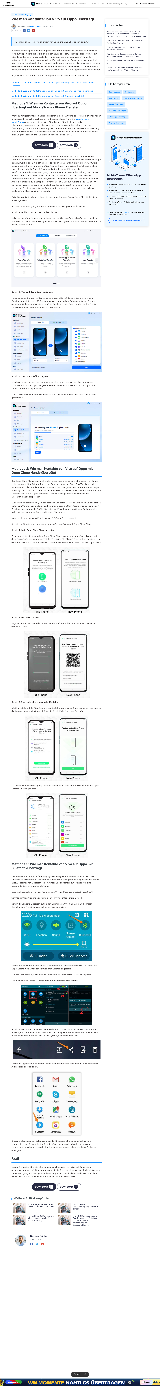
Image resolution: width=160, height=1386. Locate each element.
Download (41, 145)
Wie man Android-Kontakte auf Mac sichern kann (125, 61)
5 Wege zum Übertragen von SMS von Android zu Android (123, 48)
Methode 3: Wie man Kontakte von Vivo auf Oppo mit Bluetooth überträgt (47, 96)
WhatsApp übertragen (118, 117)
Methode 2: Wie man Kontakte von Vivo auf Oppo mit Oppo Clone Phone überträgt (52, 90)
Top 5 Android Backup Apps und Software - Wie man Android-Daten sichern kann (125, 55)
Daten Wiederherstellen (133, 98)
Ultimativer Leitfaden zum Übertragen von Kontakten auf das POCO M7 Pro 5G (125, 68)
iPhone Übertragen (116, 104)
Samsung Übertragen (117, 110)
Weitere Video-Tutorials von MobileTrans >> (126, 220)
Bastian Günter (36, 26)
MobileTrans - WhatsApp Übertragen (124, 177)
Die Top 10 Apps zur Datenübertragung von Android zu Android (125, 41)
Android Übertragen (117, 123)
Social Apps (130, 92)
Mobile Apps (113, 98)
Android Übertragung (22, 14)
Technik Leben (114, 92)
